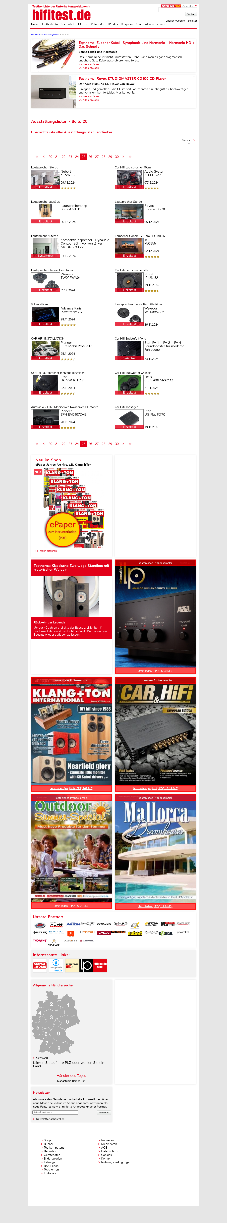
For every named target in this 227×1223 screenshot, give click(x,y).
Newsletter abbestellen (50, 1119)
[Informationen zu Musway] (118, 934)
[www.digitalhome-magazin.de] (40, 975)
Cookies (106, 1155)
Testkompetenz (54, 1148)
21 (57, 157)
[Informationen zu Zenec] (87, 942)
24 (77, 157)
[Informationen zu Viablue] (54, 942)
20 (50, 157)
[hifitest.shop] (100, 975)
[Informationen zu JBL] (71, 934)
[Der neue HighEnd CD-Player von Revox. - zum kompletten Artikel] (55, 91)
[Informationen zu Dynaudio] (104, 925)
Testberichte (50, 24)
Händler (113, 24)
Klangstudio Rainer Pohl (71, 1081)
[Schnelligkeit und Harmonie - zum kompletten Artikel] (55, 55)
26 (90, 157)
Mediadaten (109, 1144)
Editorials (50, 1173)
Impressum (108, 1140)
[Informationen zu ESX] (135, 925)
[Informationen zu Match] (87, 934)
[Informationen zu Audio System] (56, 925)
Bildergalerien (53, 1159)
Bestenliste (67, 24)
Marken (83, 24)
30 (117, 157)
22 (63, 157)
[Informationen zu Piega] (151, 934)
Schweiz (42, 1058)
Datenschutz (109, 1151)
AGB (104, 1148)
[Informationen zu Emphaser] (121, 925)
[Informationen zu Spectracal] (182, 934)
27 (97, 157)
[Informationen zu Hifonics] (56, 934)
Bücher (48, 1144)
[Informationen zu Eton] (151, 925)
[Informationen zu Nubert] (135, 934)
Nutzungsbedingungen (116, 1162)
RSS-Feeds (51, 1166)
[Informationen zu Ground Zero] (182, 925)
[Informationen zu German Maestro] (168, 925)
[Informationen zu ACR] (40, 925)
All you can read (155, 24)
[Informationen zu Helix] (40, 934)
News (35, 24)
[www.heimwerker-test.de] (72, 975)
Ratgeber (127, 24)
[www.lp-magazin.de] (86, 975)
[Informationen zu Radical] (166, 934)
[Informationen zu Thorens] (40, 942)
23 (70, 157)
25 (83, 157)
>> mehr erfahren (46, 551)
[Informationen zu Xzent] (71, 942)
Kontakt (106, 1159)
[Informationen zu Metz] (104, 934)
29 (110, 157)
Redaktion (50, 1151)
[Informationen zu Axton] (73, 925)
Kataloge (49, 1162)
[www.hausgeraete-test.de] (56, 975)
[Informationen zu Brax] (87, 925)
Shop (139, 24)
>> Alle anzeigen (89, 68)
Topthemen (51, 1170)
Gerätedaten (52, 1155)
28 (103, 157)
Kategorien (98, 24)
